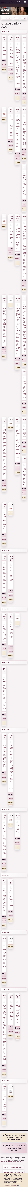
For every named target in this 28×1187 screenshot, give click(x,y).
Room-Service (5, 515)
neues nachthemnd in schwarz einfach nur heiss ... (12, 637)
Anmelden (12, 78)
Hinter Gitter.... (5, 948)
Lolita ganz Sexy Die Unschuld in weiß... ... (25, 479)
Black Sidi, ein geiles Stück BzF (5, 312)
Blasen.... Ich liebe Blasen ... (5, 53)
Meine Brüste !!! (11, 1006)
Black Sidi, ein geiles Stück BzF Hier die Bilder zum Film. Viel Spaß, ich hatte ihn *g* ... (4, 331)
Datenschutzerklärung (10, 1185)
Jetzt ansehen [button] (11, 305)
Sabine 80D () (18, 218)
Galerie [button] (10, 73)
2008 (23, 18)
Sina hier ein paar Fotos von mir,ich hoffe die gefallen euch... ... (11, 578)
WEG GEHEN (18, 120)
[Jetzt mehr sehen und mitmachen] (14, 10)
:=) (4, 825)
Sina (10, 568)
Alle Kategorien (7, 18)
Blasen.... (6, 47)
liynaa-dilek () (12, 218)
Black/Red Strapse (6, 891)
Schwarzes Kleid (6, 746)
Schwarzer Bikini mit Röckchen (6, 431)
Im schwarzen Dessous (6, 628)
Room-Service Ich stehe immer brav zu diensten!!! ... (6, 524)
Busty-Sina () (12, 558)
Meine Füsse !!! (5, 1098)
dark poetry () (5, 616)
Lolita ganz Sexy (24, 469)
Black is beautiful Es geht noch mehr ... (11, 239)
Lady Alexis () (5, 670)
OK (18, 1185)
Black (16, 18)
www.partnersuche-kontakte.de (10, 2)
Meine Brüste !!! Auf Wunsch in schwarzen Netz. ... (12, 1016)
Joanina (25, 429)
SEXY (18, 825)
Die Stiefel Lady (11, 747)
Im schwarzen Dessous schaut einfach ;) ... (6, 636)
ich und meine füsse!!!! (25, 122)
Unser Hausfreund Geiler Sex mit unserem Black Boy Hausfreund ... (12, 130)
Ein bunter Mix (5, 567)
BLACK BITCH (18, 1005)
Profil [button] (11, 69)
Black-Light (25, 382)
